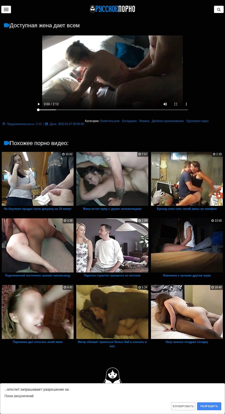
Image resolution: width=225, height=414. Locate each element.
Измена (144, 121)
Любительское (110, 121)
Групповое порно (197, 121)
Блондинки (129, 121)
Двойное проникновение (168, 121)
